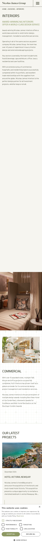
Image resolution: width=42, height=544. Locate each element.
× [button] (39, 507)
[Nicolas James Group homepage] (14, 3)
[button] (21, 540)
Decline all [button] (30, 534)
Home (4, 9)
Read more (20, 516)
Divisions (11, 9)
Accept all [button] (11, 534)
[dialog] (21, 524)
